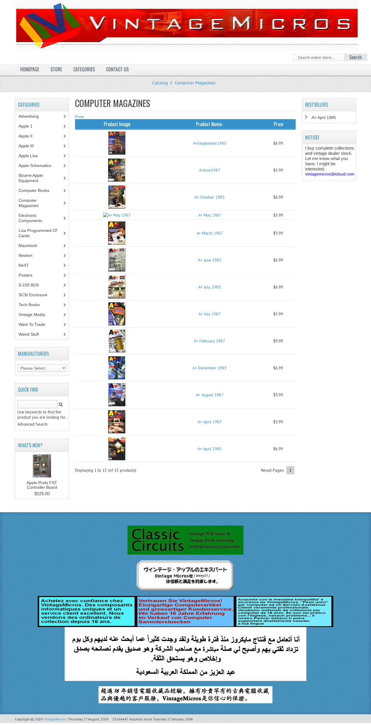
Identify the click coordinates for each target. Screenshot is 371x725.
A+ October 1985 (209, 197)
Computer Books (38, 190)
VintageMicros (55, 719)
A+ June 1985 (209, 260)
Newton (25, 255)
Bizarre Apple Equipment (32, 178)
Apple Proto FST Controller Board (42, 485)
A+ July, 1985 (209, 287)
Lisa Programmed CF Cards (38, 233)
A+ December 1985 (209, 367)
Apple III (29, 145)
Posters (29, 275)
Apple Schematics (38, 165)
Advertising (32, 116)
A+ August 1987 (209, 394)
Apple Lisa (32, 155)
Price (79, 116)
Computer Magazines (195, 83)
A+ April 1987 (210, 421)
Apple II (29, 136)
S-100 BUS (32, 285)
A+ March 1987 (210, 233)
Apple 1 (29, 126)
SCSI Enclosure (36, 294)
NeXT (24, 265)
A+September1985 (209, 143)
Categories (84, 69)
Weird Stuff (32, 334)
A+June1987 (209, 170)
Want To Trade (32, 324)
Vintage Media (35, 314)
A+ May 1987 (209, 215)
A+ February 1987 (209, 341)
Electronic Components (33, 218)
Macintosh (31, 245)
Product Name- (209, 124)
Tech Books (33, 304)
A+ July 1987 (210, 314)
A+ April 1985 (210, 448)
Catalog (160, 83)
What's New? (30, 445)
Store (56, 69)
